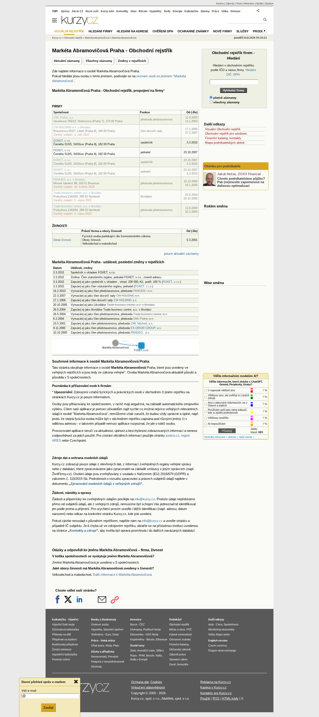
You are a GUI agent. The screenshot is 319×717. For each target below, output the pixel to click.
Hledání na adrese (132, 31)
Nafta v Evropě (139, 659)
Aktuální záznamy (67, 60)
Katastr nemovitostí (180, 634)
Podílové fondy (152, 629)
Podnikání (175, 619)
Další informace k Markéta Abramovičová (122, 574)
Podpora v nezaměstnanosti (107, 661)
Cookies (156, 682)
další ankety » (246, 437)
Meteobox (249, 3)
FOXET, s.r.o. (62, 140)
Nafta (159, 655)
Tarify (167, 11)
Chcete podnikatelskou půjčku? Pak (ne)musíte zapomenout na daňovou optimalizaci (241, 181)
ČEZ (142, 624)
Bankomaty (109, 619)
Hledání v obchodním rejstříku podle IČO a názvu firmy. (233, 70)
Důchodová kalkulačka (65, 629)
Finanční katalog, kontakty (223, 138)
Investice (135, 619)
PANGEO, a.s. (140, 332)
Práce (215, 11)
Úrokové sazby (100, 624)
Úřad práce (97, 645)
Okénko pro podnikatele (222, 166)
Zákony (205, 11)
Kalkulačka (191, 11)
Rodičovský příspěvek (65, 644)
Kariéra (220, 3)
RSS (216, 698)
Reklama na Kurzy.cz (215, 682)
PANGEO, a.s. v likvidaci (69, 179)
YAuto (239, 3)
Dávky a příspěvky (102, 651)
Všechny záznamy (99, 60)
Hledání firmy (100, 31)
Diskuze (235, 11)
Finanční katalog (179, 644)
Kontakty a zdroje (83, 530)
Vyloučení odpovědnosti (148, 687)
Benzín (150, 655)
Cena (219, 624)
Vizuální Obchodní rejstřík (222, 129)
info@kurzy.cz (145, 499)
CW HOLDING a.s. (125, 300)
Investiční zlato (146, 650)
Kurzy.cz (56, 37)
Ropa (133, 655)
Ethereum (161, 639)
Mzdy (109, 645)
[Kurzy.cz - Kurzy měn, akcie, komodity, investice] (80, 24)
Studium (269, 3)
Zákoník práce (177, 654)
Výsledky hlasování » (215, 437)
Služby (242, 31)
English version (217, 640)
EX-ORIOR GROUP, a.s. (146, 328)
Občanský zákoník (180, 649)
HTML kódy (230, 698)
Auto (211, 624)
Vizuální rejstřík (69, 31)
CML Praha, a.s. (63, 117)
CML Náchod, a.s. (142, 323)
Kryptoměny (137, 639)
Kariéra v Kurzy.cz (213, 687)
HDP (148, 634)
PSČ (189, 629)
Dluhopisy (136, 629)
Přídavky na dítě (61, 634)
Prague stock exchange (222, 650)
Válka (224, 11)
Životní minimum (61, 649)
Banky (95, 619)
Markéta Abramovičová (97, 37)
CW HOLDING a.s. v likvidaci (71, 127)
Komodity (122, 11)
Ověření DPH (163, 31)
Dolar (115, 634)
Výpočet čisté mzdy (63, 624)
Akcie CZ (77, 11)
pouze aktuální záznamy (181, 253)
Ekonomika (136, 634)
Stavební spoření (113, 629)
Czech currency (217, 645)
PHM (142, 655)
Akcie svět (92, 11)
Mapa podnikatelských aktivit (224, 142)
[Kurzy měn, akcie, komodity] (87, 689)
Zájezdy (230, 3)
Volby (211, 634)
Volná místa (108, 640)
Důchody (96, 666)
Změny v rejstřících (132, 60)
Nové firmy (222, 31)
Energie (177, 11)
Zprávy (65, 11)
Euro (108, 634)
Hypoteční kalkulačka (64, 654)
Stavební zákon (178, 659)
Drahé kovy (137, 645)
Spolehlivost (231, 624)
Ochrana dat (140, 682)
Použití (205, 698)
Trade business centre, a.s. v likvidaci (77, 192)
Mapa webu (223, 634)
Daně (172, 664)
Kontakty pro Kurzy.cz (216, 693)
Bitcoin (143, 11)
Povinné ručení (61, 659)
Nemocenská (99, 656)
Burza (133, 624)
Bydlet (260, 3)
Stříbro (160, 650)
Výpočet (73, 619)
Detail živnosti (62, 240)
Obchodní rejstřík (73, 37)
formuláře (182, 664)
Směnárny (97, 634)
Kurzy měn (107, 11)
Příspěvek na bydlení (64, 639)
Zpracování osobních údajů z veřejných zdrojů (106, 483)
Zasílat (48, 707)
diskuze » (233, 437)
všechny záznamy (226, 102)
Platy (116, 645)
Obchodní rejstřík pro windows (226, 133)
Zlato (133, 11)
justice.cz (172, 435)
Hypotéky (155, 11)
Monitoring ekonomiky (221, 629)
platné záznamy (224, 97)
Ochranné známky (193, 31)
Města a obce (177, 629)
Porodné (113, 656)
